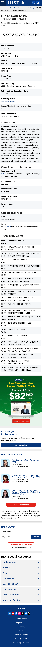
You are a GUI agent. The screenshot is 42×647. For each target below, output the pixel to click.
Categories (22, 8)
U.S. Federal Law (10, 583)
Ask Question (21, 445)
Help (21, 631)
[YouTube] (13, 613)
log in (9, 227)
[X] (29, 613)
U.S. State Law (9, 589)
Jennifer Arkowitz (8, 101)
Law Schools (8, 578)
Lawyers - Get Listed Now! (21, 544)
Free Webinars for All (11, 454)
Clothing (31, 8)
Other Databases (11, 594)
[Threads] (22, 613)
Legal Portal (21, 623)
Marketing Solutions (12, 600)
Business (7, 573)
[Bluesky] (26, 613)
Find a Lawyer (8, 526)
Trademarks (11, 8)
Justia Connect (21, 619)
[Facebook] (16, 613)
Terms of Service (21, 635)
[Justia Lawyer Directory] (32, 613)
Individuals (8, 567)
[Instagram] (19, 613)
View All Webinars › (21, 504)
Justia (3, 8)
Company (21, 627)
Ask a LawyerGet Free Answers (9, 432)
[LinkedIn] (9, 613)
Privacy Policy (21, 639)
